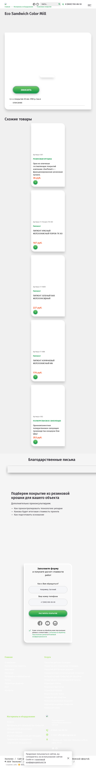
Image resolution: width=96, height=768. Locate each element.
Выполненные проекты (15, 666)
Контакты (9, 690)
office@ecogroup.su (67, 735)
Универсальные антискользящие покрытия (64, 673)
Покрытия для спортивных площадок (61, 666)
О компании (10, 662)
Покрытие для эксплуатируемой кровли (62, 680)
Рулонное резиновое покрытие (58, 701)
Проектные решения (14, 683)
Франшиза (9, 669)
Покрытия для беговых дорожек (58, 669)
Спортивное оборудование (19, 743)
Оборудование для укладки (19, 729)
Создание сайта (11, 764)
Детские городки (14, 732)
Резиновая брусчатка (54, 687)
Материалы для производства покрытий (25, 725)
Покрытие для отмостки (55, 697)
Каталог (10, 722)
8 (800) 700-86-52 (59, 730)
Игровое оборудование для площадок (24, 736)
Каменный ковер (52, 708)
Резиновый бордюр (53, 690)
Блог (7, 687)
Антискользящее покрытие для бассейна (62, 676)
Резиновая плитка (52, 683)
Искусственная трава (54, 694)
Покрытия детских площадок (57, 662)
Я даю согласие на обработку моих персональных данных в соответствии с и (48, 634)
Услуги (8, 680)
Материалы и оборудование (17, 676)
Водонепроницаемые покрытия (58, 704)
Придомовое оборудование (19, 739)
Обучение (9, 673)
